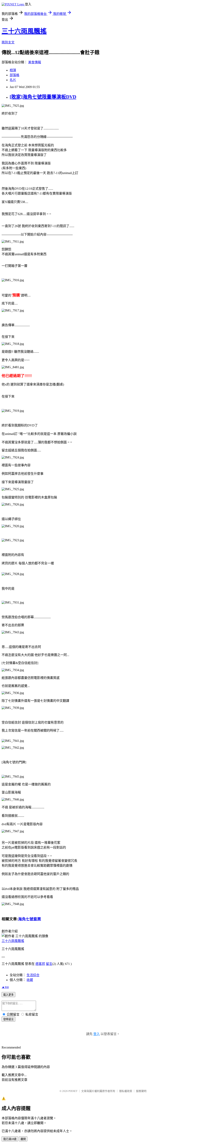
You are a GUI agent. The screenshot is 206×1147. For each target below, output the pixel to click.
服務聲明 (141, 1091)
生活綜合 (33, 975)
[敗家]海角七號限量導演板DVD (43, 96)
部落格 (14, 75)
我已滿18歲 (9, 1139)
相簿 (13, 70)
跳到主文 (8, 42)
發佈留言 (8, 1019)
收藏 (30, 980)
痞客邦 (40, 964)
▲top (5, 987)
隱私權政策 (125, 1091)
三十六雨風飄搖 (24, 31)
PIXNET (72, 1091)
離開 (23, 1139)
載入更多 (8, 994)
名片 (13, 80)
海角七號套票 (29, 919)
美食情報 (34, 62)
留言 (49, 964)
